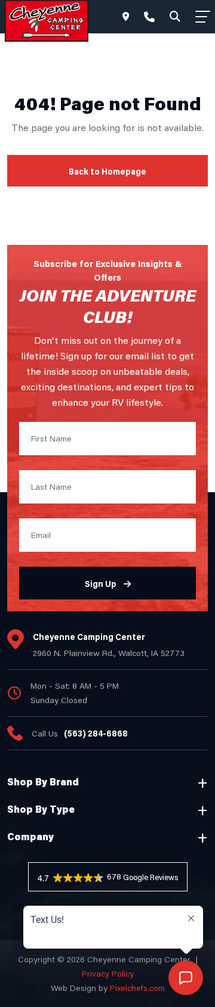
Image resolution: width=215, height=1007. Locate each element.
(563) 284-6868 (96, 733)
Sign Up (100, 583)
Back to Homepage (107, 171)
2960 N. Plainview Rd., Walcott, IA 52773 (109, 652)
